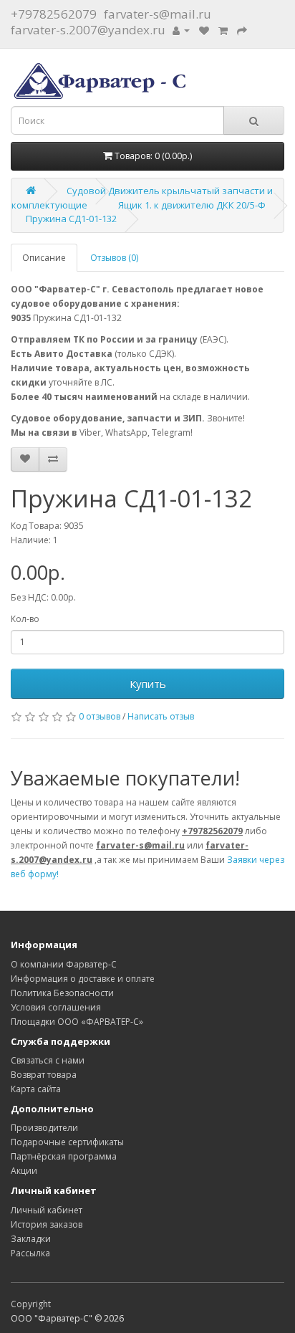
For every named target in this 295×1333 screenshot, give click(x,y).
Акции (24, 1171)
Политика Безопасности (62, 993)
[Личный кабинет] (181, 30)
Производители (44, 1128)
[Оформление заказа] (242, 30)
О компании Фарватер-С (64, 964)
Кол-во (25, 619)
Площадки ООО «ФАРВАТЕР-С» (77, 1022)
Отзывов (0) (114, 258)
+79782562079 (54, 14)
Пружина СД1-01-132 (71, 218)
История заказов (46, 1224)
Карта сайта (36, 1089)
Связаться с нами (47, 1060)
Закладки (31, 1239)
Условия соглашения (56, 1007)
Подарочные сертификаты (67, 1142)
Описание (44, 258)
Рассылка (30, 1253)
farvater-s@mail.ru (157, 14)
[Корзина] (223, 30)
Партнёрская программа (64, 1156)
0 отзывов (99, 716)
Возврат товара (44, 1075)
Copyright (31, 1304)
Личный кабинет (46, 1210)
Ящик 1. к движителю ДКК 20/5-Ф (192, 205)
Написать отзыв (160, 716)
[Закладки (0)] (204, 30)
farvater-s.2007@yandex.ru (88, 30)
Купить (148, 684)
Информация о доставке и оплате (83, 979)
